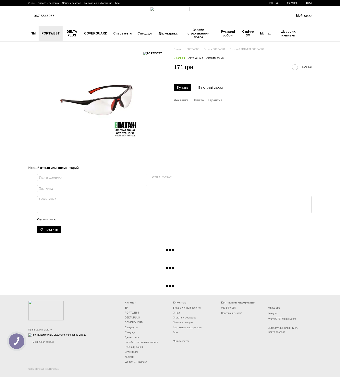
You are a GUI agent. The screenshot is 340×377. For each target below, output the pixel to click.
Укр (271, 3)
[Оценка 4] (82, 219)
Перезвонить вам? (231, 313)
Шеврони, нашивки (288, 33)
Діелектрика (168, 33)
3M (33, 33)
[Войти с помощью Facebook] (176, 177)
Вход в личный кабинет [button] (187, 307)
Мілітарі (266, 33)
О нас (31, 3)
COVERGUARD (95, 33)
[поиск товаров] (308, 34)
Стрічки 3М (248, 33)
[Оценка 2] (69, 219)
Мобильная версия (43, 342)
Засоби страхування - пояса (198, 33)
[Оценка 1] (63, 219)
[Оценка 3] (75, 219)
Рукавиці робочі (228, 33)
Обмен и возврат (71, 3)
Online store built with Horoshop (43, 369)
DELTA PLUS (72, 33)
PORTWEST (51, 33)
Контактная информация (98, 3)
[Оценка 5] (88, 219)
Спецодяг (145, 33)
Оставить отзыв (215, 58)
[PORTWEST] (152, 53)
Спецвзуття (122, 33)
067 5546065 (44, 16)
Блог (117, 3)
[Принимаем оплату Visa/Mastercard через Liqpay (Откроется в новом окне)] (57, 334)
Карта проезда (276, 332)
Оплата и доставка (48, 3)
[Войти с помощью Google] (182, 177)
